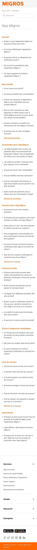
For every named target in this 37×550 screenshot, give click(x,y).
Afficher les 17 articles (12, 406)
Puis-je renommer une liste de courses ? (19, 393)
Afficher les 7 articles (12, 262)
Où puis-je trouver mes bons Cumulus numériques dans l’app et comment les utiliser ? (19, 246)
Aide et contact (8, 470)
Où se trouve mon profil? (13, 88)
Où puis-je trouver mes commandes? (18, 170)
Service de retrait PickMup (13, 474)
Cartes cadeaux (9, 482)
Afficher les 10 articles (12, 199)
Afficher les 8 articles (12, 138)
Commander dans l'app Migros (15, 145)
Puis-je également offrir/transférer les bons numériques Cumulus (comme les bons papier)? (19, 236)
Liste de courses (9, 362)
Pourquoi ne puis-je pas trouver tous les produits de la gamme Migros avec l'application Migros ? (19, 419)
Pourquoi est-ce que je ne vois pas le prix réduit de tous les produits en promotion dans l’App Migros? (18, 437)
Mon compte (7, 84)
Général (5, 37)
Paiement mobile (9, 268)
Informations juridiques (9, 545)
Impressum (6, 547)
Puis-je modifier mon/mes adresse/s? (18, 176)
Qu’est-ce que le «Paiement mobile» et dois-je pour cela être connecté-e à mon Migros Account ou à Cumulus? (19, 304)
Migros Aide (5, 10)
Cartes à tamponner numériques (16, 328)
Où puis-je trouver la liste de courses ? (19, 366)
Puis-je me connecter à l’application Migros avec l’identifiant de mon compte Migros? (18, 102)
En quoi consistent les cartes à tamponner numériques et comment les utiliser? (19, 351)
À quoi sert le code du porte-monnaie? (19, 320)
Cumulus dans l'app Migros (14, 205)
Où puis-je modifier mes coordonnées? (19, 94)
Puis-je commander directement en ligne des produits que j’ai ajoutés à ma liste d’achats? (19, 183)
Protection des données (24, 545)
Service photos (8, 486)
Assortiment (7, 413)
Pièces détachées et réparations (15, 477)
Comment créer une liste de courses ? (18, 372)
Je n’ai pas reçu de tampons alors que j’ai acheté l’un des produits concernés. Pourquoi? (19, 335)
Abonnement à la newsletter (13, 490)
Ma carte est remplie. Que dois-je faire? (19, 343)
